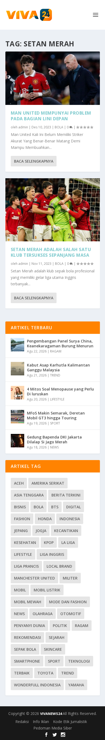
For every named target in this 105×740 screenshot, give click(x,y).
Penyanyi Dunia (29, 625)
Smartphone (27, 661)
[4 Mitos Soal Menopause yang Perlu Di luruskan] (17, 392)
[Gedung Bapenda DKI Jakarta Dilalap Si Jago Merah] (17, 440)
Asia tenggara (29, 495)
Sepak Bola (25, 649)
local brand (59, 566)
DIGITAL (73, 506)
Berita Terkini (65, 495)
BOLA (59, 127)
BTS (54, 506)
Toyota (45, 673)
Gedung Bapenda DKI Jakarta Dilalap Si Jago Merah (54, 439)
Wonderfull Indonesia (37, 684)
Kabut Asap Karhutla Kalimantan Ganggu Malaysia (58, 367)
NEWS (54, 447)
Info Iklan (41, 721)
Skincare (53, 649)
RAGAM (55, 351)
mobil (20, 589)
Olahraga (42, 613)
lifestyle (23, 554)
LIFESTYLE (57, 399)
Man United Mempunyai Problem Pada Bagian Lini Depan (51, 116)
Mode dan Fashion (68, 601)
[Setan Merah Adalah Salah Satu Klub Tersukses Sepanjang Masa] (52, 209)
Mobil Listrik (47, 589)
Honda (45, 518)
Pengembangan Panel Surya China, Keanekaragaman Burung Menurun (60, 343)
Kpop (49, 542)
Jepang (21, 530)
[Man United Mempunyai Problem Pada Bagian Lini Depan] (52, 78)
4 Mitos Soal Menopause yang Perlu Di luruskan (60, 391)
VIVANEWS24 (51, 713)
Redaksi (22, 721)
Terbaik (22, 673)
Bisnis (20, 506)
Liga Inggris (52, 554)
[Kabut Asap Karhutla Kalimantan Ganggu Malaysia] (17, 368)
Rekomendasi (27, 637)
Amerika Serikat (48, 483)
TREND (55, 375)
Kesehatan (25, 542)
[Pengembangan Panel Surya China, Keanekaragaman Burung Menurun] (17, 344)
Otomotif (70, 613)
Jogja (41, 530)
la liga (68, 542)
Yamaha (76, 684)
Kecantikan (66, 530)
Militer (70, 578)
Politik (60, 625)
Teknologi (79, 661)
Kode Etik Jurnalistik (70, 721)
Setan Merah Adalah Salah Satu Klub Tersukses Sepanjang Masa (51, 252)
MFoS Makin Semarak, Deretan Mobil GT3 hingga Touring (56, 415)
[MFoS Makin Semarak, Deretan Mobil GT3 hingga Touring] (17, 416)
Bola (38, 506)
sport (54, 661)
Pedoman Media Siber (52, 728)
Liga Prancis (26, 566)
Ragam (81, 625)
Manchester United (34, 578)
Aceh (19, 483)
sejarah (56, 637)
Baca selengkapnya (33, 161)
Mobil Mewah (27, 601)
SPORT (55, 423)
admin (23, 127)
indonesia (70, 518)
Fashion (22, 518)
